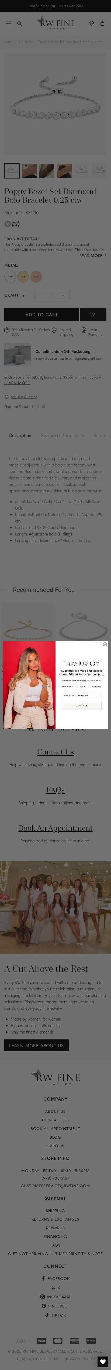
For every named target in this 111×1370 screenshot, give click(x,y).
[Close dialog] (105, 644)
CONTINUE (82, 705)
